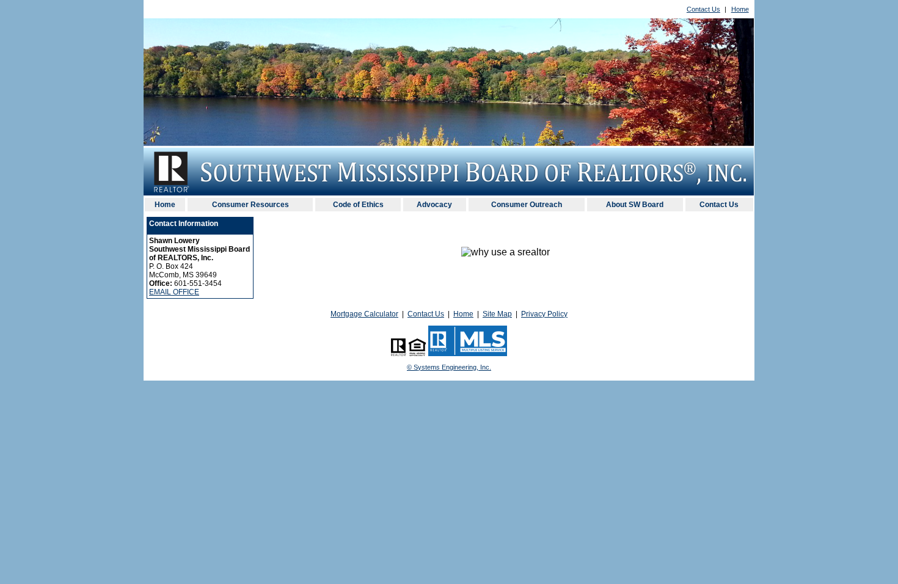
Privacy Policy (544, 314)
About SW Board (634, 204)
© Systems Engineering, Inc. (449, 367)
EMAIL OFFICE (174, 292)
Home (740, 9)
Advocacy (434, 204)
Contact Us (703, 9)
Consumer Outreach (526, 204)
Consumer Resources (250, 204)
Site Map (497, 314)
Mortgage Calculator (364, 314)
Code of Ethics (358, 204)
